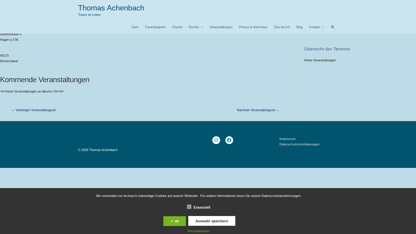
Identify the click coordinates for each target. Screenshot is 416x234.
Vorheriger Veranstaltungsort (33, 110)
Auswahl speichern (211, 221)
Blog (299, 27)
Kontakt (314, 27)
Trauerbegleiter (155, 27)
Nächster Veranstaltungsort (258, 110)
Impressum (288, 139)
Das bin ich (282, 27)
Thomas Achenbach (111, 7)
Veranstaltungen (221, 27)
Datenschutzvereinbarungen (299, 144)
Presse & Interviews (253, 27)
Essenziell (201, 207)
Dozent (177, 27)
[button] (333, 27)
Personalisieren (199, 231)
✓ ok (175, 221)
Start (135, 27)
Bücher (194, 27)
